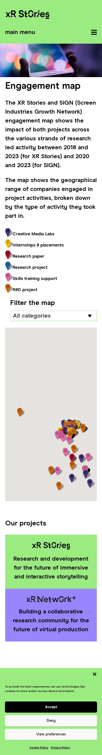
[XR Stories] (27, 15)
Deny (51, 721)
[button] (94, 674)
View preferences (51, 734)
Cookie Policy (38, 747)
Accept (51, 707)
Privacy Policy (60, 747)
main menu (20, 32)
